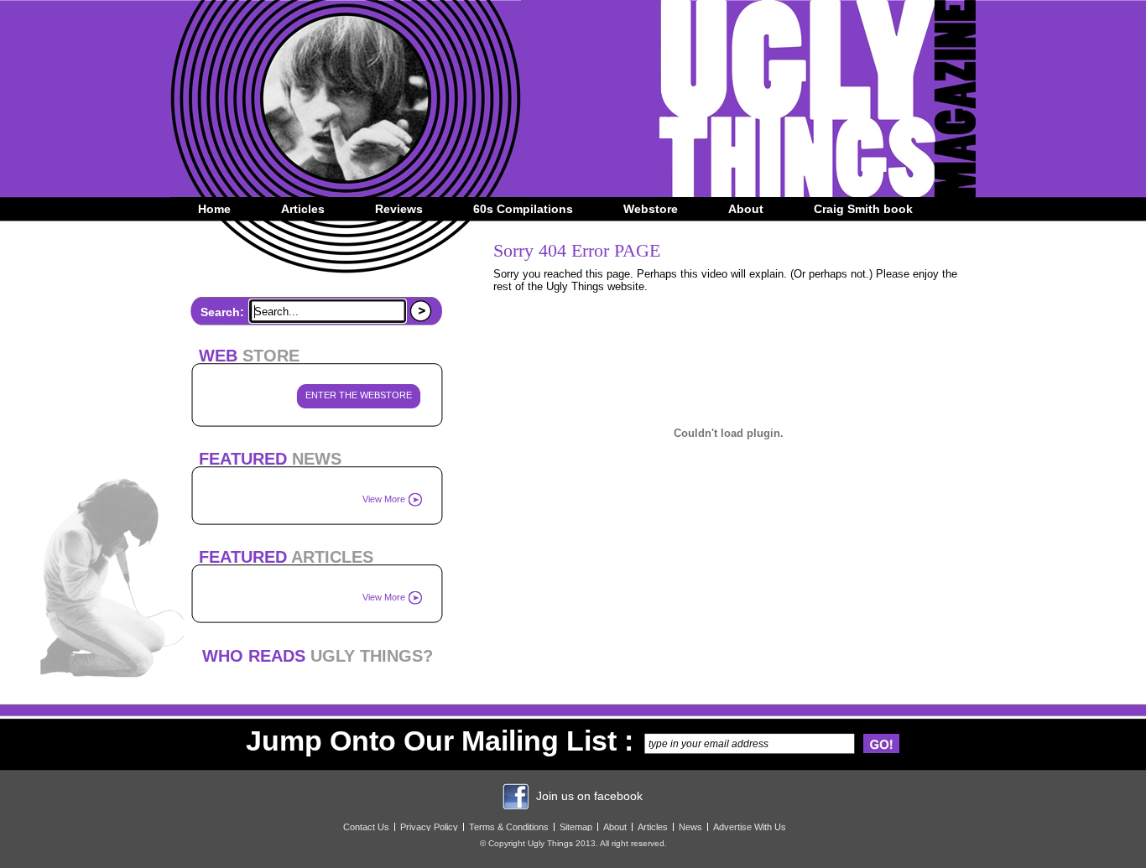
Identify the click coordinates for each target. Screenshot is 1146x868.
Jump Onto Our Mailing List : (439, 740)
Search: (222, 312)
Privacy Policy (429, 827)
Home (214, 209)
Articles (303, 209)
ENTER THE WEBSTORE (358, 395)
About (745, 209)
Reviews (399, 209)
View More (383, 499)
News (690, 827)
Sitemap (576, 827)
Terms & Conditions (509, 827)
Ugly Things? (317, 656)
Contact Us (366, 827)
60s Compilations (523, 209)
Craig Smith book (863, 209)
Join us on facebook (589, 796)
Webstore (650, 209)
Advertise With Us (749, 827)
